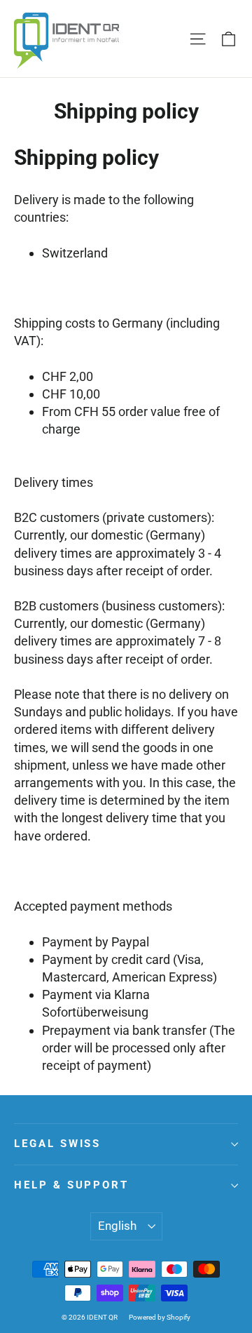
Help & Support (71, 1185)
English (117, 1226)
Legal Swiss (57, 1143)
